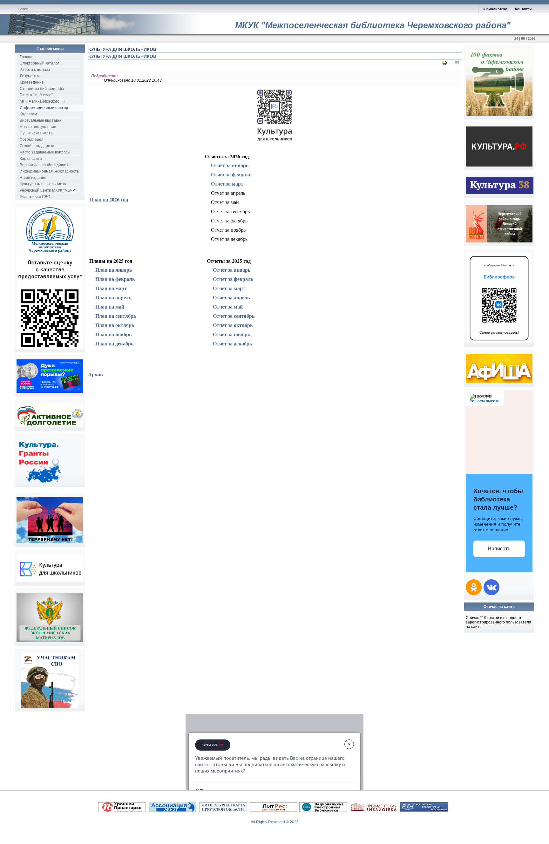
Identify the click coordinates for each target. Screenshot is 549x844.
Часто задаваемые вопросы (45, 152)
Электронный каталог (39, 63)
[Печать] (444, 64)
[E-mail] (456, 64)
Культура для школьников (43, 184)
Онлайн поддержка (37, 146)
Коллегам (28, 114)
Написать (499, 548)
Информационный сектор (44, 108)
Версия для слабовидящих (44, 165)
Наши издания (33, 177)
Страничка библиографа (42, 88)
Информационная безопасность (49, 171)
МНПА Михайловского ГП (42, 101)
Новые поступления (38, 127)
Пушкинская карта (36, 133)
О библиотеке (495, 9)
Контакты (523, 9)
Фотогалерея (32, 139)
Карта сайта (31, 158)
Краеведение (32, 82)
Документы (30, 76)
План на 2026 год (108, 199)
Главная (27, 57)
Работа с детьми (35, 69)
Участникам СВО (35, 196)
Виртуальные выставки (41, 120)
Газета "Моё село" (36, 95)
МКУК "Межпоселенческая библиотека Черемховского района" (373, 25)
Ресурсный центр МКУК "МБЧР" (48, 190)
